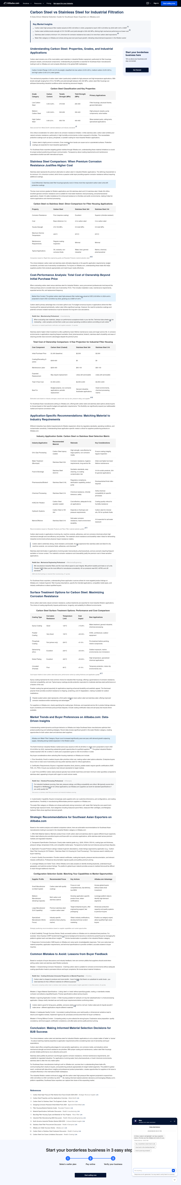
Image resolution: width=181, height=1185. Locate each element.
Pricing (49, 3)
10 (49, 788)
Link (97, 1095)
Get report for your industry (63, 3)
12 (78, 980)
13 (74, 1006)
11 (63, 937)
